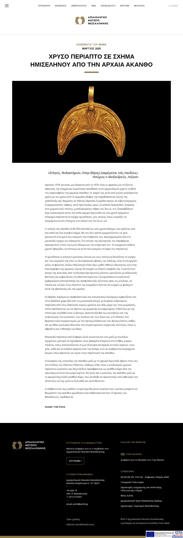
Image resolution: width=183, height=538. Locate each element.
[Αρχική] (91, 20)
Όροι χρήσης (73, 519)
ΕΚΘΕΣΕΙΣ (60, 5)
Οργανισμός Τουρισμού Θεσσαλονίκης (140, 505)
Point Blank (164, 523)
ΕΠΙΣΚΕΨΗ (44, 5)
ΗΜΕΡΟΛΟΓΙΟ (79, 5)
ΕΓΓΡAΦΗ (74, 461)
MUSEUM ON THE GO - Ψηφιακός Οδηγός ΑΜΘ (145, 477)
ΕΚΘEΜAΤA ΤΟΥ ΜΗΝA (91, 44)
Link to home (29, 445)
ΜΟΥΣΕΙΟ (139, 5)
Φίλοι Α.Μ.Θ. (127, 495)
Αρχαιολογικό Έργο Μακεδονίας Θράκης (141, 500)
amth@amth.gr (80, 504)
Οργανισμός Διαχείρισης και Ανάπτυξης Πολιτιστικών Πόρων (141, 489)
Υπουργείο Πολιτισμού (132, 482)
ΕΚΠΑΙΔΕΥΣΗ (108, 5)
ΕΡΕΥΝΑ (124, 5)
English (174, 5)
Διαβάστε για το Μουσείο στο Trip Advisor (142, 459)
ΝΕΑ (94, 5)
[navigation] (7, 5)
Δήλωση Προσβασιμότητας (80, 524)
